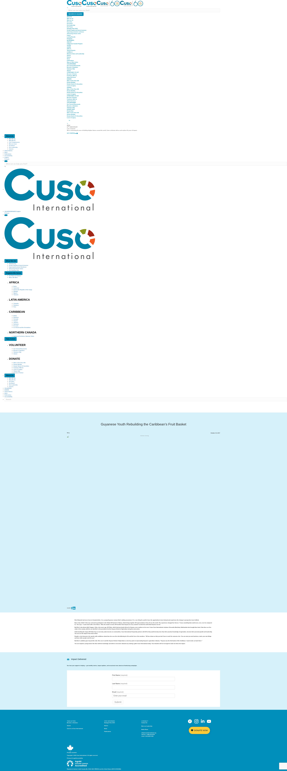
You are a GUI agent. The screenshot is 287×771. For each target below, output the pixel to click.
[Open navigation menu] (5, 215)
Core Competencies (14, 142)
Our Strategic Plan (14, 270)
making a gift (132, 643)
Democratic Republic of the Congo (22, 289)
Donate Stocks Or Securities (75, 84)
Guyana (15, 320)
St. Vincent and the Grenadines (21, 327)
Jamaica (15, 322)
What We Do (12, 140)
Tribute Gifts (16, 371)
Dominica (16, 317)
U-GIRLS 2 (70, 52)
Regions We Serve (13, 273)
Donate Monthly (71, 82)
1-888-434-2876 (150, 734)
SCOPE (69, 45)
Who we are (70, 18)
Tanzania (15, 294)
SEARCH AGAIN (75, 14)
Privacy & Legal (71, 758)
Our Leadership (13, 147)
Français (6, 159)
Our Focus (70, 26)
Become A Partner (72, 74)
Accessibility (79, 758)
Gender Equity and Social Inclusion (76, 30)
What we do (70, 20)
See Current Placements (73, 65)
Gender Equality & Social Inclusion (18, 265)
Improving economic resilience (75, 32)
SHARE (69, 47)
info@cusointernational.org (148, 732)
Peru (14, 306)
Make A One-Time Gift (73, 80)
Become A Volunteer (72, 67)
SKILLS (69, 48)
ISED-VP (69, 42)
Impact (69, 35)
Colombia (16, 303)
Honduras (16, 305)
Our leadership (71, 25)
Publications (70, 60)
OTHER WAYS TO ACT (73, 72)
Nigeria (15, 293)
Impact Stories (8, 150)
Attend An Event (71, 77)
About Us (69, 16)
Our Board (12, 145)
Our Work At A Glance (15, 275)
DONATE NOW (71, 109)
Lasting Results (71, 37)
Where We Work (13, 277)
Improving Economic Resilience (17, 267)
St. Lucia (15, 325)
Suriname (16, 324)
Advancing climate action (74, 33)
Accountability (8, 155)
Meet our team (13, 144)
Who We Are (12, 138)
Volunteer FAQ (71, 69)
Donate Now (70, 111)
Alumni (69, 70)
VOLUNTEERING (71, 63)
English (6, 157)
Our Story (11, 381)
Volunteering (12, 263)
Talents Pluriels (71, 50)
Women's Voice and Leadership (75, 53)
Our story (69, 21)
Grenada (15, 319)
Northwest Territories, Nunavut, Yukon (23, 336)
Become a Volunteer (72, 106)
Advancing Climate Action (16, 268)
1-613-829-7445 (149, 736)
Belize (15, 315)
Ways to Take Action (72, 62)
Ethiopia (15, 291)
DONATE (69, 79)
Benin (15, 286)
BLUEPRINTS (70, 40)
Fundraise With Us (72, 75)
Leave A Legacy (71, 85)
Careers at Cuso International (75, 728)
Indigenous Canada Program (75, 43)
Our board (69, 23)
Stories (69, 55)
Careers (11, 149)
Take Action (10, 339)
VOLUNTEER (7, 211)
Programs (69, 38)
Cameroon (16, 288)
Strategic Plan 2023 (72, 28)
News (68, 58)
